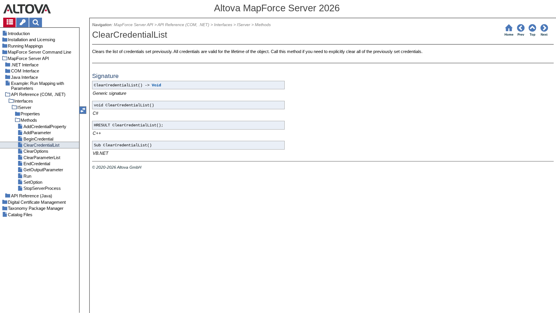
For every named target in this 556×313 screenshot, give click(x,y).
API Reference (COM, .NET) (183, 25)
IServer (243, 25)
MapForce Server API (133, 25)
